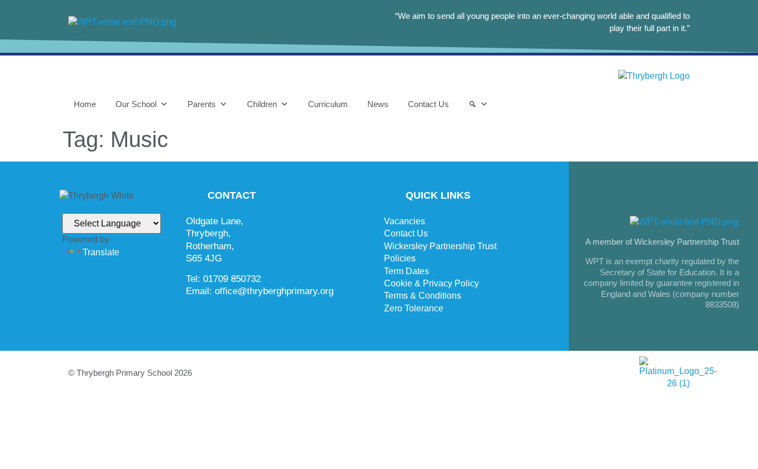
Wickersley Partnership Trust (440, 246)
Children (262, 104)
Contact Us (428, 104)
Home (85, 104)
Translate (101, 252)
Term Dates (406, 271)
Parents (202, 104)
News (377, 104)
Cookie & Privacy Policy (431, 283)
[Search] (478, 104)
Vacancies (404, 221)
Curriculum (328, 104)
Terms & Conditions (422, 295)
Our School (135, 104)
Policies (400, 258)
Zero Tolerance (413, 308)
